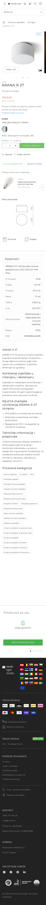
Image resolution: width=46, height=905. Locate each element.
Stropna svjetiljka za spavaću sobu (18, 528)
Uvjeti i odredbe (10, 766)
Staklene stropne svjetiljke (15, 518)
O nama (6, 762)
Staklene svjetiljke (11, 523)
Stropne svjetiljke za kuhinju (15, 547)
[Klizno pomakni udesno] (28, 77)
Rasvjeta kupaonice (29, 504)
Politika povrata (9, 770)
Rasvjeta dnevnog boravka (15, 499)
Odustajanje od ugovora (13, 775)
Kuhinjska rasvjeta (11, 479)
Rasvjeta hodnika (11, 504)
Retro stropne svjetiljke (13, 513)
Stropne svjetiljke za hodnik (15, 543)
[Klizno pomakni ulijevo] (17, 77)
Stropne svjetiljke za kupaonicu (17, 552)
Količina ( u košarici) (11, 141)
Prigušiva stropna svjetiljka (15, 489)
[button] (4, 3)
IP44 (32, 474)
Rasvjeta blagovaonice (13, 494)
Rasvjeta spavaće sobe (13, 508)
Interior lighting (10, 474)
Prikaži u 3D (11, 69)
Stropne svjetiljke (16, 22)
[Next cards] (11, 651)
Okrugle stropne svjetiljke (14, 484)
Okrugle (31, 22)
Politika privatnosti (11, 779)
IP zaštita (23, 474)
